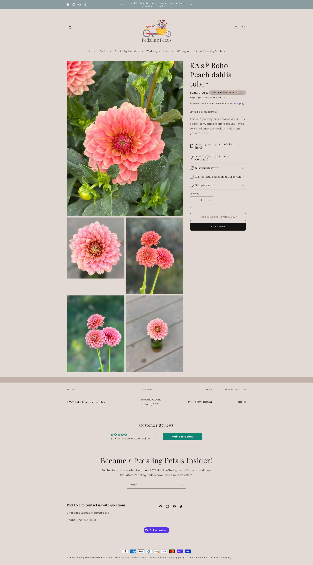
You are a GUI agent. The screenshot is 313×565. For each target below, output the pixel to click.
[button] (70, 27)
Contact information (197, 557)
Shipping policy (176, 557)
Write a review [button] (182, 436)
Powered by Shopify (102, 557)
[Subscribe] (182, 485)
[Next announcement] (191, 4)
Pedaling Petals (83, 557)
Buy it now (218, 226)
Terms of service (157, 557)
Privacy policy (139, 557)
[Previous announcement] (121, 4)
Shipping (195, 97)
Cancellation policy (221, 557)
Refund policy (122, 557)
